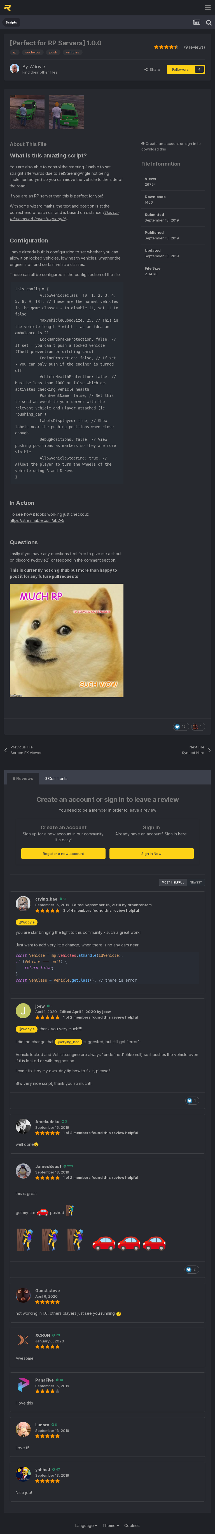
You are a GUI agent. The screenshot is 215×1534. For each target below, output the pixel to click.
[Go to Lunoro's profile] (23, 1429)
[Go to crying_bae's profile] (23, 903)
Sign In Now (151, 853)
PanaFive (44, 1380)
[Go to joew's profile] (23, 1010)
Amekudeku (47, 1121)
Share (154, 69)
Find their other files (39, 72)
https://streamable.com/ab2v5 (37, 520)
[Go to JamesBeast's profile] (23, 1171)
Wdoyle (37, 66)
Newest (196, 882)
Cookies (132, 1525)
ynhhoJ (42, 1469)
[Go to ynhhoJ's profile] (23, 1474)
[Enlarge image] (66, 640)
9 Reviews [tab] (23, 778)
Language (85, 1525)
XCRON (42, 1335)
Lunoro (42, 1424)
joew (40, 1006)
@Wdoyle (26, 922)
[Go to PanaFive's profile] (23, 1384)
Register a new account (63, 853)
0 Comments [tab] (56, 778)
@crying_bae (68, 1042)
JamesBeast (48, 1166)
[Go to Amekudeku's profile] (23, 1126)
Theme (109, 1525)
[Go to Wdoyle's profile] (14, 68)
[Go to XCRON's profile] (23, 1339)
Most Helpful (173, 882)
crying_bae (46, 899)
